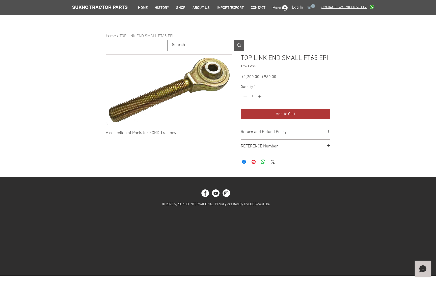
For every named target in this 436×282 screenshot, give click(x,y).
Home (111, 36)
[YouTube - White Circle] (216, 193)
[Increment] (260, 96)
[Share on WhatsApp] (263, 162)
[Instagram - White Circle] (226, 193)
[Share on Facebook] (244, 162)
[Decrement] (244, 96)
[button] (311, 6)
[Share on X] (273, 162)
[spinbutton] (252, 96)
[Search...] (239, 45)
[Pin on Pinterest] (254, 162)
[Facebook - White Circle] (205, 193)
